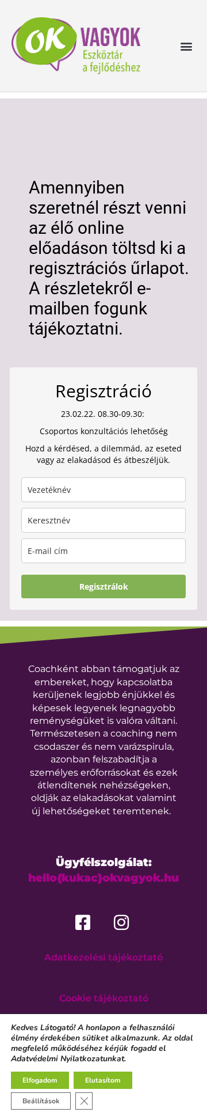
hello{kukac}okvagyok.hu (103, 877)
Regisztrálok (103, 586)
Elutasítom (103, 1080)
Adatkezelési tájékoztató (103, 957)
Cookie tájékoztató (103, 998)
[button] (186, 45)
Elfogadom (39, 1080)
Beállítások (40, 1101)
